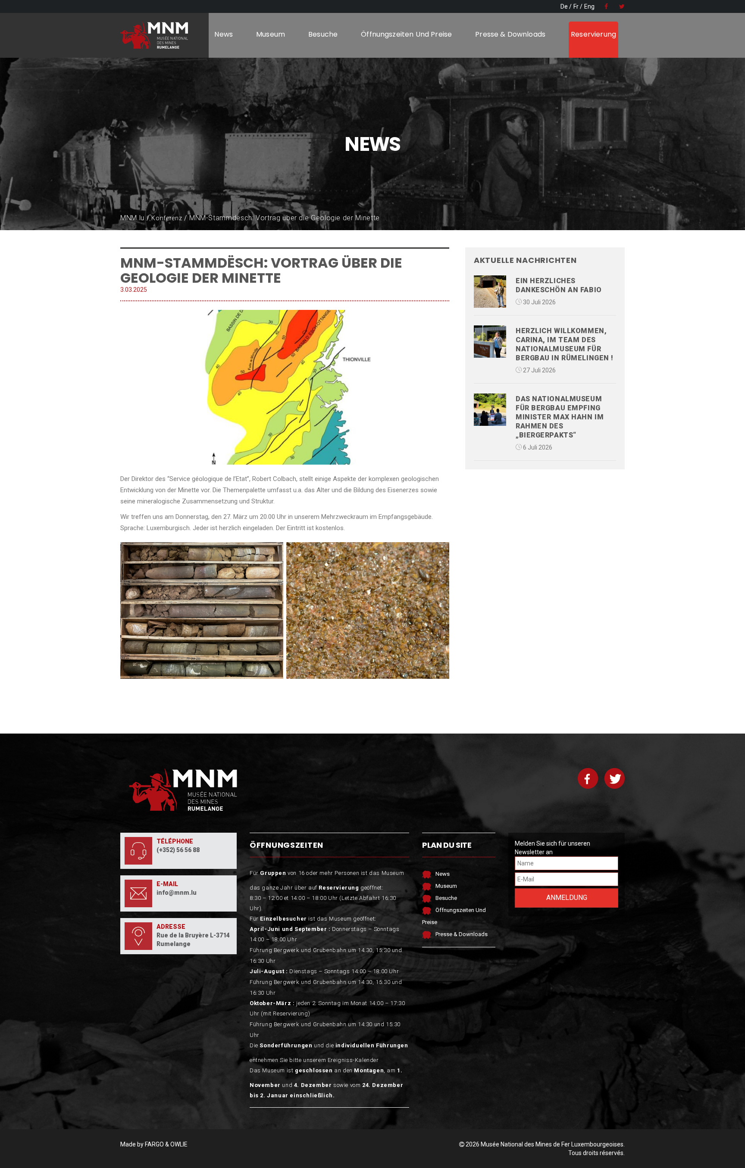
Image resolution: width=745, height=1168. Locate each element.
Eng (589, 6)
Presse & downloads (510, 34)
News (223, 34)
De (564, 6)
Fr (576, 6)
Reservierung (593, 34)
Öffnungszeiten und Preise (406, 34)
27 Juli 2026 (539, 370)
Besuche (323, 34)
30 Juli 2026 (539, 302)
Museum (270, 34)
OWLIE (179, 1144)
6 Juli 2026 (537, 447)
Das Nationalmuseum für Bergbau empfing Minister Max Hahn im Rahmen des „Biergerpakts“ (560, 417)
